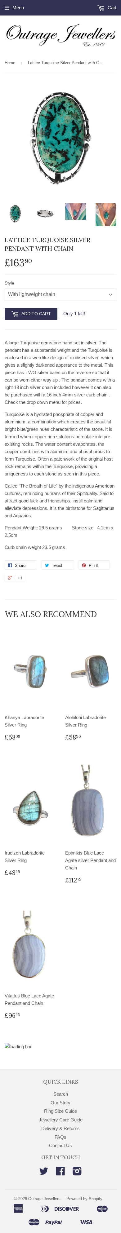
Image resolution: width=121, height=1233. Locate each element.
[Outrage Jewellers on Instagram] (77, 1173)
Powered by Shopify (84, 1198)
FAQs (60, 1137)
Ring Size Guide (60, 1111)
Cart (111, 7)
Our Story (60, 1102)
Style (9, 283)
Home (10, 62)
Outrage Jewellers (44, 1198)
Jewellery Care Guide (61, 1119)
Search (60, 1094)
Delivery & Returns (60, 1128)
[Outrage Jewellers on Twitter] (43, 1173)
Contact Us (60, 1145)
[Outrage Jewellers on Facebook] (60, 1173)
